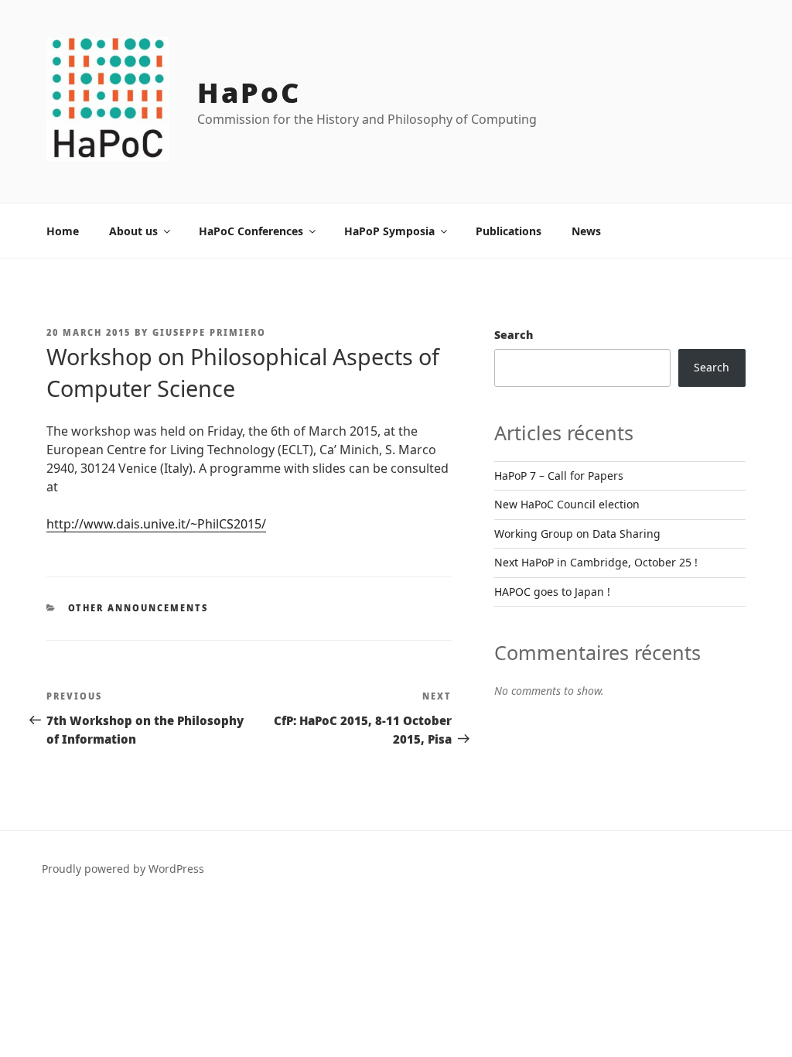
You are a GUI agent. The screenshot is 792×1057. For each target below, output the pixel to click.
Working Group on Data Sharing (577, 533)
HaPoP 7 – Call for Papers (558, 475)
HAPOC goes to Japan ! (552, 591)
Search (513, 334)
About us (133, 231)
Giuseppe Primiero (209, 332)
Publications (508, 231)
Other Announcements (138, 608)
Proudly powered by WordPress (123, 868)
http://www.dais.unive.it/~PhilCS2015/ (156, 523)
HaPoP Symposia (389, 231)
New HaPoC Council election (567, 504)
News (586, 231)
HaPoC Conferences (251, 231)
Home (62, 231)
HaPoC (248, 92)
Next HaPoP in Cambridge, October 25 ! (596, 562)
